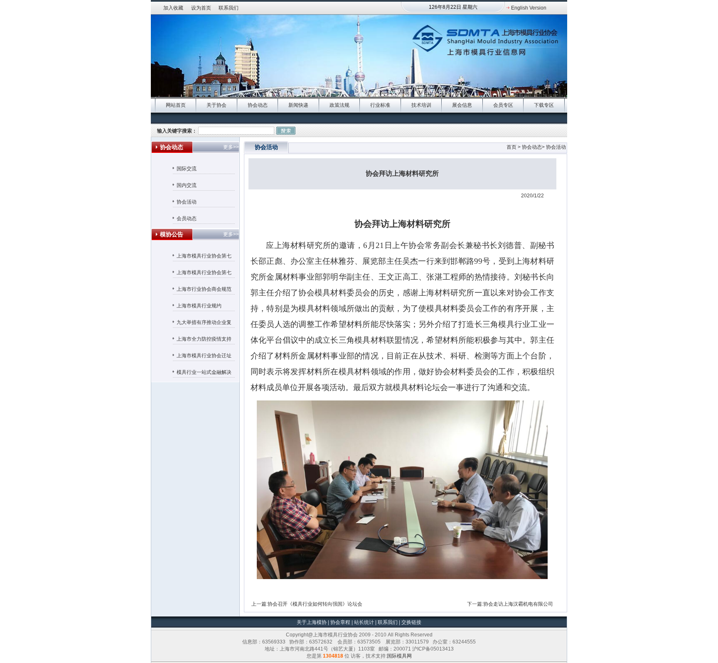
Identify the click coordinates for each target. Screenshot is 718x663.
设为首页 (201, 8)
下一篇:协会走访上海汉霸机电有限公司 (510, 604)
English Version (528, 8)
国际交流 (187, 169)
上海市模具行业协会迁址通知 (204, 357)
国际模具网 (399, 656)
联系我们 (229, 8)
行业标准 (380, 105)
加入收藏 (173, 8)
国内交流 (187, 185)
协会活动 (187, 202)
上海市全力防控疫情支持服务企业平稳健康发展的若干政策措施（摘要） (204, 340)
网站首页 (176, 105)
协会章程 (341, 622)
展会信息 (462, 105)
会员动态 (187, 218)
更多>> (231, 147)
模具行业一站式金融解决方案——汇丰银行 (204, 373)
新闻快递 (298, 105)
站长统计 (364, 622)
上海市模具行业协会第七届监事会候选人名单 (204, 257)
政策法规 (339, 105)
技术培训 (421, 105)
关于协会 (216, 105)
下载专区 (544, 105)
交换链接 (410, 622)
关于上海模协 (312, 622)
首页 (511, 147)
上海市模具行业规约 (199, 306)
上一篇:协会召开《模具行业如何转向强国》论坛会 (306, 604)
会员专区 (503, 105)
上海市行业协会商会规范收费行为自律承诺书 (204, 290)
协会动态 (258, 105)
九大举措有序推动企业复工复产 (204, 323)
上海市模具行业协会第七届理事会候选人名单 (204, 274)
